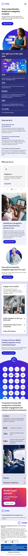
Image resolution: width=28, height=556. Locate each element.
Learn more (7, 183)
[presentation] (7, 189)
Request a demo (7, 23)
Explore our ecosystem (8, 353)
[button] (11, 189)
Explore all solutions (9, 241)
